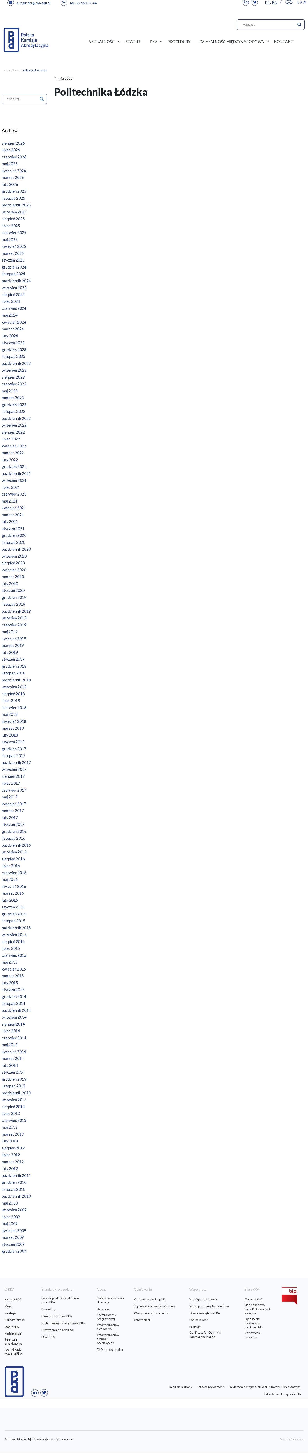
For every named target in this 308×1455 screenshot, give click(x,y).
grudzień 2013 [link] (14, 1079)
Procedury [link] (48, 1309)
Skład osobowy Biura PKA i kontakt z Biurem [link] (257, 1309)
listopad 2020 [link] (13, 542)
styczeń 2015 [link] (13, 989)
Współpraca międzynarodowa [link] (209, 1306)
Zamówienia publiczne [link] (253, 1335)
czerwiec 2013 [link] (14, 1120)
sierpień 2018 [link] (13, 693)
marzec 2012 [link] (13, 1161)
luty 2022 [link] (10, 459)
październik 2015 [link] (16, 927)
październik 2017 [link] (16, 762)
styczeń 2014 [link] (13, 1072)
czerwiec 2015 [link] (14, 955)
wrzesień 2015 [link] (14, 934)
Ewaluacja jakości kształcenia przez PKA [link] (60, 1300)
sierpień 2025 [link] (13, 218)
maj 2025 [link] (10, 239)
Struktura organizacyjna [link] (14, 1341)
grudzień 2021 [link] (14, 466)
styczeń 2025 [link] (13, 260)
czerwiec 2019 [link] (14, 625)
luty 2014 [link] (10, 1065)
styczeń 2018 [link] (13, 741)
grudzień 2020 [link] (14, 535)
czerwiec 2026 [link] (14, 157)
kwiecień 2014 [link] (14, 1051)
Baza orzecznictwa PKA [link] (56, 1316)
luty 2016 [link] (10, 900)
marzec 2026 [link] (13, 177)
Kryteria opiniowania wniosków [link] (154, 1306)
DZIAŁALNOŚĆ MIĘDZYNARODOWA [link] (232, 41)
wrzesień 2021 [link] (14, 480)
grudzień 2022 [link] (14, 404)
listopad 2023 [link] (13, 356)
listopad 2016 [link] (13, 838)
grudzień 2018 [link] (14, 666)
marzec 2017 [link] (13, 810)
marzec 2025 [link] (13, 253)
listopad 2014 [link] (13, 1003)
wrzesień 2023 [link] (14, 370)
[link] (289, 2)
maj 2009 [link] (10, 1223)
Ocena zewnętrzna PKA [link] (204, 1313)
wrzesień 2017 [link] (14, 769)
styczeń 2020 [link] (13, 590)
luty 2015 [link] (10, 982)
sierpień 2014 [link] (13, 1024)
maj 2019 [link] (10, 631)
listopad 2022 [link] (13, 411)
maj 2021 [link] (10, 501)
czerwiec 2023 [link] (14, 384)
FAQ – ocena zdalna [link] (110, 1349)
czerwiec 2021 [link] (14, 494)
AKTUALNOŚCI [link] (102, 41)
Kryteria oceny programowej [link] (106, 1317)
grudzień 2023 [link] (14, 349)
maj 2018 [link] (10, 714)
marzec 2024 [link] (13, 329)
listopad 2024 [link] (13, 273)
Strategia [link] (10, 1313)
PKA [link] (154, 41)
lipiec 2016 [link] (11, 865)
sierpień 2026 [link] (13, 143)
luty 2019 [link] (10, 652)
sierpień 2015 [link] (13, 941)
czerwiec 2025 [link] (14, 232)
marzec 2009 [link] (13, 1237)
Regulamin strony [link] (180, 1387)
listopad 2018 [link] (13, 673)
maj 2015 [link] (10, 962)
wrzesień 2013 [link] (14, 1099)
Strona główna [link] (12, 70)
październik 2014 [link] (16, 1010)
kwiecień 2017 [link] (14, 804)
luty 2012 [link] (10, 1168)
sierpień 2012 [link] (13, 1148)
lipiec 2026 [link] (11, 150)
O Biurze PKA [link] (253, 1299)
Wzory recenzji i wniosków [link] (151, 1313)
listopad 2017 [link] (13, 755)
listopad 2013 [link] (13, 1086)
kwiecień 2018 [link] (14, 721)
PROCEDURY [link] (179, 41)
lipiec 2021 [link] (11, 487)
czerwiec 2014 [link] (14, 1038)
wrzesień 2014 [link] (14, 1017)
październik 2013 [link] (16, 1093)
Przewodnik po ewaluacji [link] (57, 1330)
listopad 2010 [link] (13, 1189)
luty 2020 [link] (10, 583)
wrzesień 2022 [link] (14, 425)
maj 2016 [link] (10, 879)
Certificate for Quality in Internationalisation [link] (205, 1334)
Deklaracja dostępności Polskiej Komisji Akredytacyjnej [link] (265, 1387)
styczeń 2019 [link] (13, 659)
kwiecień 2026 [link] (14, 170)
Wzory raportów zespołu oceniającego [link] (108, 1339)
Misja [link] (8, 1306)
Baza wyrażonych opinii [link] (149, 1299)
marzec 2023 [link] (13, 397)
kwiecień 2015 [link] (14, 969)
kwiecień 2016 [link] (14, 886)
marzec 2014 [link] (13, 1058)
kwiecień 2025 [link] (14, 246)
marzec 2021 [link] (13, 514)
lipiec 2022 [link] (11, 439)
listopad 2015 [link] (13, 920)
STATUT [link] (133, 41)
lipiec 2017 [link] (11, 783)
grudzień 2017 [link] (14, 748)
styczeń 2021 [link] (13, 528)
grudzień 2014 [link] (14, 996)
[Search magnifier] (299, 24)
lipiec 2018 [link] (11, 700)
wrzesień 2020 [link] (14, 556)
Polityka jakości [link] (15, 1320)
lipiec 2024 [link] (11, 301)
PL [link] (267, 2)
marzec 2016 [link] (13, 893)
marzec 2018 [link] (13, 728)
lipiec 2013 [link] (11, 1113)
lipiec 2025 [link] (11, 225)
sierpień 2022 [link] (13, 432)
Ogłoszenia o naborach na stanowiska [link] (254, 1323)
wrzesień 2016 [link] (14, 852)
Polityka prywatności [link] (210, 1387)
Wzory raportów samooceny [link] (108, 1327)
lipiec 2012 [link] (11, 1154)
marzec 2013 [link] (13, 1134)
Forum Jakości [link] (198, 1320)
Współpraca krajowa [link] (203, 1299)
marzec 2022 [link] (13, 452)
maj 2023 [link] (10, 391)
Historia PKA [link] (13, 1299)
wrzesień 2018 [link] (14, 686)
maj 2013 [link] (10, 1127)
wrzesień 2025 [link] (14, 212)
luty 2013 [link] (10, 1141)
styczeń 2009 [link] (13, 1244)
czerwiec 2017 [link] (14, 790)
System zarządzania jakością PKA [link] (63, 1323)
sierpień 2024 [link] (13, 294)
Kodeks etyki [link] (13, 1333)
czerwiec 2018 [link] (14, 707)
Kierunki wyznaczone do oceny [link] (110, 1300)
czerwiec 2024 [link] (14, 308)
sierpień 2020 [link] (13, 563)
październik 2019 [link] (16, 611)
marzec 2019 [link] (13, 645)
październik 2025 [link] (16, 205)
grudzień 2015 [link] (14, 914)
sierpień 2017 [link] (13, 776)
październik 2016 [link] (16, 845)
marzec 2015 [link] (13, 975)
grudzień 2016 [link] (14, 831)
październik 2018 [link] (16, 680)
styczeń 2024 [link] (13, 342)
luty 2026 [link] (10, 184)
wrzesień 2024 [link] (14, 287)
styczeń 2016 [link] (13, 907)
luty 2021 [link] (10, 521)
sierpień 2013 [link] (13, 1106)
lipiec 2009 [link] (11, 1216)
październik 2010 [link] (16, 1196)
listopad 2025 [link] (13, 198)
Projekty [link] (195, 1327)
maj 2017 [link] (10, 797)
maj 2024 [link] (10, 315)
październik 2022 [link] (16, 418)
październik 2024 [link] (16, 280)
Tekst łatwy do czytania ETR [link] (282, 1394)
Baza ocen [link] (103, 1309)
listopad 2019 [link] (13, 604)
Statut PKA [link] (12, 1327)
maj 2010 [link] (10, 1203)
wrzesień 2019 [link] (14, 618)
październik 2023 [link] (16, 363)
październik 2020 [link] (16, 549)
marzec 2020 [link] (13, 576)
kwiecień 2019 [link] (14, 638)
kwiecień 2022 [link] (14, 446)
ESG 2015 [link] (48, 1337)
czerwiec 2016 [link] (14, 872)
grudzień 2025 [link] (14, 191)
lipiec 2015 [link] (11, 948)
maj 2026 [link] (10, 163)
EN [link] (275, 2)
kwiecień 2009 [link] (14, 1230)
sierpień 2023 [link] (13, 377)
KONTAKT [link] (283, 41)
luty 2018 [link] (10, 735)
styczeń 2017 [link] (13, 824)
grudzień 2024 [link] (14, 267)
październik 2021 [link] (16, 473)
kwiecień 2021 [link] (14, 507)
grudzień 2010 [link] (14, 1182)
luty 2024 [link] (10, 336)
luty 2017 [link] (10, 817)
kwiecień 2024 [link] (14, 322)
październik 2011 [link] (16, 1175)
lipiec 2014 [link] (11, 1031)
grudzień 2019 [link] (14, 597)
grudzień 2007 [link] (14, 1251)
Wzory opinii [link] (142, 1320)
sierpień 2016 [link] (13, 859)
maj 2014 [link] (10, 1044)
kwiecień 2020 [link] (14, 570)
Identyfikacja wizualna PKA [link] (13, 1351)
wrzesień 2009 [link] (14, 1209)
